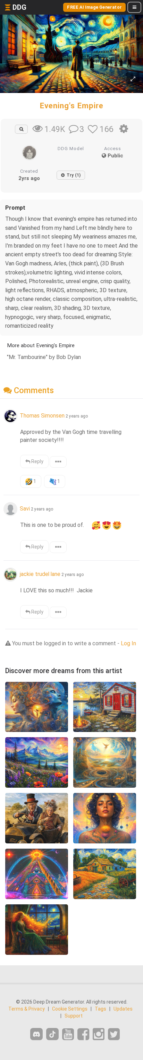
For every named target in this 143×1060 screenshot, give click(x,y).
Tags (100, 1009)
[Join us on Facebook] (83, 1034)
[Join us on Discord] (36, 1034)
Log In (128, 643)
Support (74, 1016)
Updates (123, 1009)
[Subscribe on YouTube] (68, 1034)
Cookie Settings (69, 1009)
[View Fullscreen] (133, 79)
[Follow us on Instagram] (98, 1034)
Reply (36, 461)
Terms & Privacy (26, 1009)
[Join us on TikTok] (52, 1034)
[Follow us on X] (114, 1034)
